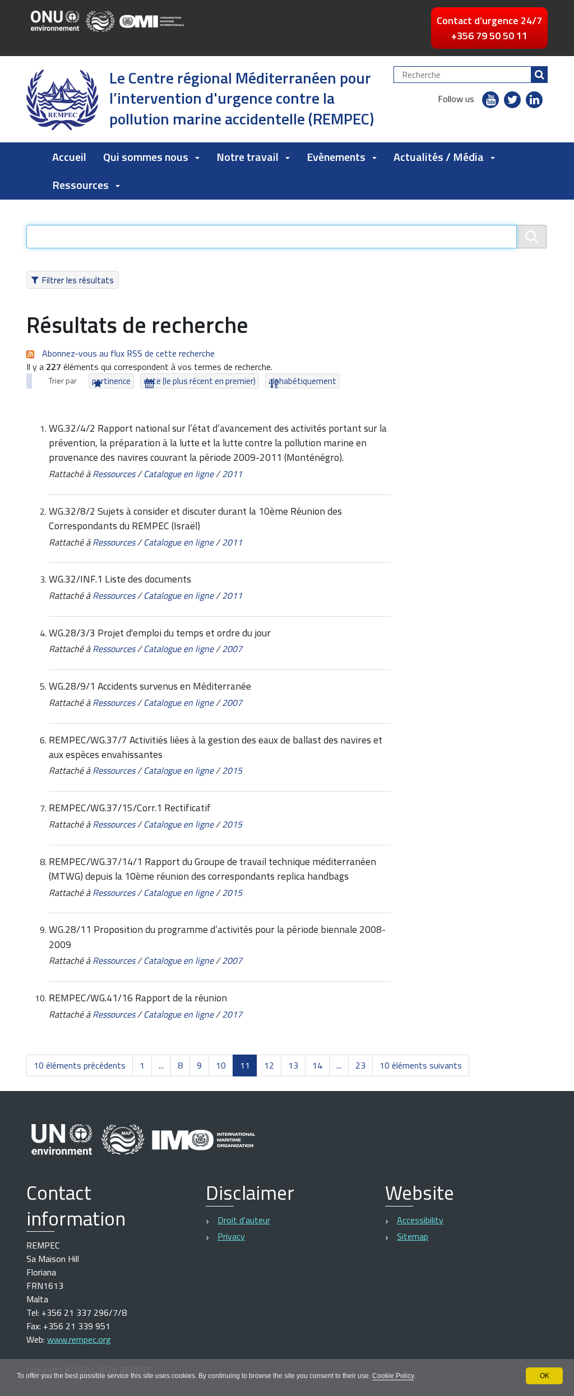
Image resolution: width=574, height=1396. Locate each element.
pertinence (111, 381)
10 (221, 1065)
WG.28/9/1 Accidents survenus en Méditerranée (150, 686)
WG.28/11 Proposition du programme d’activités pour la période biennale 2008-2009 (217, 936)
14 (317, 1065)
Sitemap (412, 1236)
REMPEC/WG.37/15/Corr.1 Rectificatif (130, 807)
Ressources (113, 473)
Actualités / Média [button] (439, 156)
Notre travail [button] (247, 156)
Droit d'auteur (243, 1220)
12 (269, 1065)
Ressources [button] (80, 184)
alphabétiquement (302, 381)
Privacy (231, 1236)
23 (360, 1065)
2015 (232, 770)
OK (544, 1376)
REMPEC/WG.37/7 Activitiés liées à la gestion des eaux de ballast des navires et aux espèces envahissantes (215, 747)
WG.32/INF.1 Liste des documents (120, 578)
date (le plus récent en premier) (200, 381)
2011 (232, 473)
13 (293, 1065)
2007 (232, 648)
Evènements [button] (336, 156)
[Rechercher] (539, 74)
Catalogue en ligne (179, 473)
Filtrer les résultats (77, 279)
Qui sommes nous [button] (145, 156)
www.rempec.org (79, 1339)
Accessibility (420, 1220)
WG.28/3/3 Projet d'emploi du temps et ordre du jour (160, 632)
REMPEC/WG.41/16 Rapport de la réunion (138, 997)
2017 (232, 1014)
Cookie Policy (393, 1376)
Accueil (69, 156)
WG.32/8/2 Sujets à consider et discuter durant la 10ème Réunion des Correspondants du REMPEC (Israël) (195, 518)
